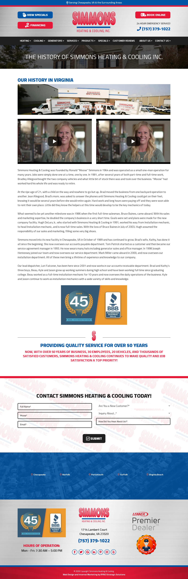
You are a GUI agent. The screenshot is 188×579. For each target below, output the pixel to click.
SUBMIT (96, 438)
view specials (37, 15)
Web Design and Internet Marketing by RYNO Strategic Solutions (94, 575)
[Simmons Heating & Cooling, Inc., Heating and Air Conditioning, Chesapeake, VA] (94, 305)
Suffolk (124, 474)
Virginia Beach (156, 474)
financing (37, 25)
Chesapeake (39, 474)
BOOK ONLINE (155, 15)
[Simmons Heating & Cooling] (94, 22)
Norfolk (66, 474)
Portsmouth (97, 474)
